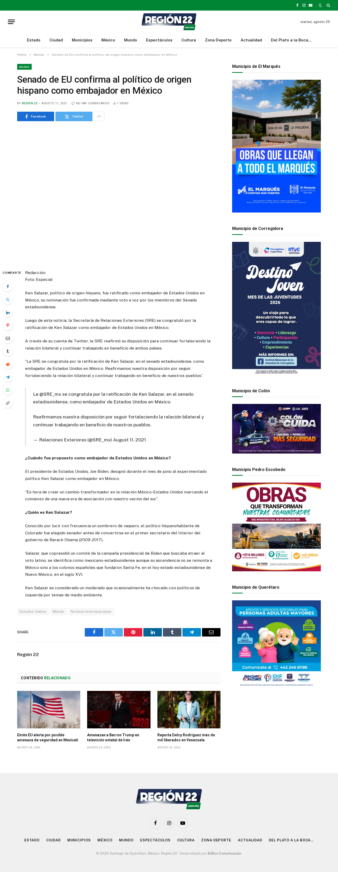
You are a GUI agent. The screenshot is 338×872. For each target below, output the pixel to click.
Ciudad (56, 40)
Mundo (130, 40)
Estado (33, 40)
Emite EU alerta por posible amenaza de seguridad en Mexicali (47, 737)
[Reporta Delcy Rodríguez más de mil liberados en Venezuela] (188, 709)
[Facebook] (8, 286)
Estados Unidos (33, 612)
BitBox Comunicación (224, 853)
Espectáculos (159, 40)
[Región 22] (169, 22)
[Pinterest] (8, 325)
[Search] (328, 5)
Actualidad (251, 40)
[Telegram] (8, 377)
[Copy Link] (8, 403)
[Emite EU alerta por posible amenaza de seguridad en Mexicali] (48, 709)
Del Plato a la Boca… (291, 40)
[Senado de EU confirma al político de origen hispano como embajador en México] (118, 194)
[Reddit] (8, 364)
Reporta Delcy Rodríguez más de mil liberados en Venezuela (186, 737)
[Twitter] (8, 299)
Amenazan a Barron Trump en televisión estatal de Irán (113, 737)
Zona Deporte (218, 40)
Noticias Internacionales (91, 612)
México (108, 40)
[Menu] (11, 22)
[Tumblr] (8, 351)
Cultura (188, 40)
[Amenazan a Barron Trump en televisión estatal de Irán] (118, 709)
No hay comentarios (92, 103)
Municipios (82, 40)
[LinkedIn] (8, 312)
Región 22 (29, 103)
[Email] (8, 338)
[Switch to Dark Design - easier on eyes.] (320, 5)
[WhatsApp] (8, 390)
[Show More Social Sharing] (99, 116)
